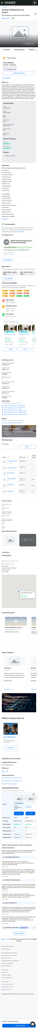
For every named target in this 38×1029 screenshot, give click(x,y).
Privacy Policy (5, 981)
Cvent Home (4, 970)
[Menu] (2, 2)
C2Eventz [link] (7, 668)
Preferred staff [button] (8, 680)
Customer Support (6, 975)
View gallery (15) (29, 44)
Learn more (20, 232)
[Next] (36, 50)
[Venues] (35, 3)
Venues (5, 7)
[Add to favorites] (35, 14)
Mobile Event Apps (6, 958)
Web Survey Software (7, 963)
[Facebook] (7, 771)
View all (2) (6, 78)
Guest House (11, 472)
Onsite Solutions (5, 948)
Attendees (5, 444)
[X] (3, 771)
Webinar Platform (6, 965)
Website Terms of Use (7, 986)
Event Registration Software (9, 955)
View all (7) (5, 219)
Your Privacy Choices (7, 977)
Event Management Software (9, 953)
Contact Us (4, 972)
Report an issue (5, 939)
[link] (14, 661)
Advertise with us (6, 989)
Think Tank (10, 491)
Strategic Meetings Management (10, 960)
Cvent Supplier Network (7, 946)
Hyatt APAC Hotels (9, 737)
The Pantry (10, 484)
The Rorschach (11, 478)
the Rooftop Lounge (12, 467)
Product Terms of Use (7, 984)
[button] (18, 247)
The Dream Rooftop (12, 461)
